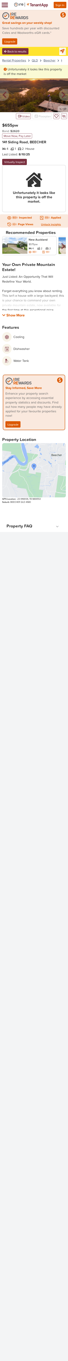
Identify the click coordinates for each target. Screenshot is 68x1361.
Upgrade (9, 41)
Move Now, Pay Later (17, 136)
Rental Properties (14, 60)
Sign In (59, 5)
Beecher (49, 60)
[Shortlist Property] (56, 116)
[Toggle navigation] (5, 5)
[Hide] (64, 116)
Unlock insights (51, 224)
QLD (35, 60)
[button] (4, 95)
